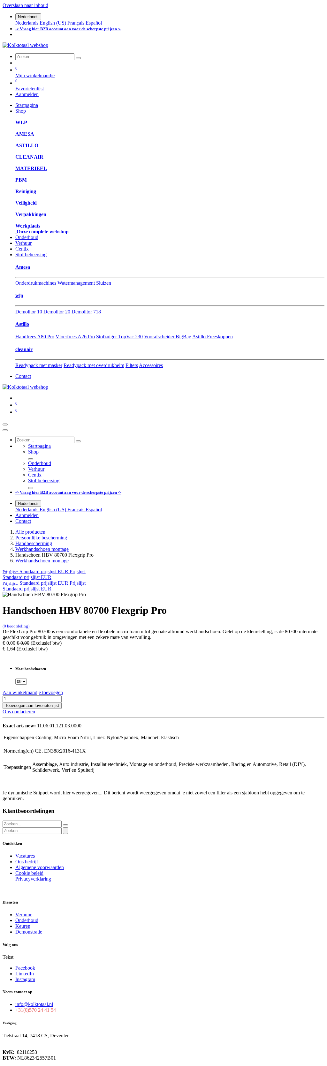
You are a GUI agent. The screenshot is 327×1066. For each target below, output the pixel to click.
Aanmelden (27, 94)
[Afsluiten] (5, 430)
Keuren (22, 926)
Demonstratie (28, 932)
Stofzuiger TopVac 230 (119, 336)
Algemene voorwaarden (39, 867)
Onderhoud (26, 920)
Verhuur (23, 914)
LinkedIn (24, 973)
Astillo (22, 324)
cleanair (24, 349)
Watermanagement (76, 283)
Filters (131, 365)
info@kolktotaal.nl (34, 1004)
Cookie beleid (29, 873)
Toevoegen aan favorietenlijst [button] (32, 705)
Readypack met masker (38, 365)
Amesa (22, 267)
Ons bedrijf (26, 861)
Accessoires (151, 365)
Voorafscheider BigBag (167, 336)
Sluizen (103, 283)
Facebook (25, 968)
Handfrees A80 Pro (34, 336)
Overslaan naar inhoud (25, 5)
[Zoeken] (78, 58)
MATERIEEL (31, 168)
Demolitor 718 (86, 311)
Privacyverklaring (33, 879)
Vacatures (25, 856)
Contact (23, 376)
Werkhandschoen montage (42, 549)
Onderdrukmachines (35, 283)
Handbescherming (33, 543)
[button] (44, 571)
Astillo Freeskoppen (212, 336)
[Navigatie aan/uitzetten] (5, 424)
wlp (19, 295)
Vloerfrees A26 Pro (75, 336)
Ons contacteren (19, 711)
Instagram (25, 979)
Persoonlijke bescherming (41, 537)
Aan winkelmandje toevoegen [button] (33, 692)
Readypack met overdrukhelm (94, 365)
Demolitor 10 (28, 311)
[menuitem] (27, 23)
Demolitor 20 (56, 311)
